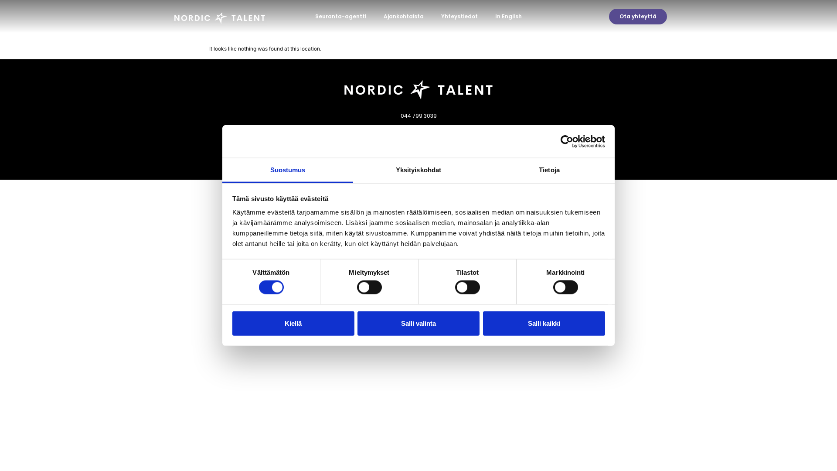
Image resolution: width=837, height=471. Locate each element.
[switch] (369, 287)
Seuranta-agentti (340, 16)
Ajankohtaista (404, 16)
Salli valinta (418, 323)
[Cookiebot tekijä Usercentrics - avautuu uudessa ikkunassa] (567, 141)
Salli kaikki (544, 323)
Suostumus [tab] (288, 170)
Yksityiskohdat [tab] (418, 170)
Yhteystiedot (459, 16)
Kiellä (293, 323)
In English (508, 16)
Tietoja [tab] (549, 170)
